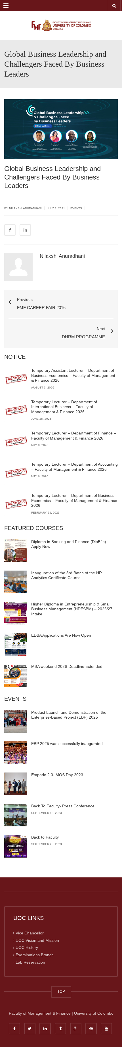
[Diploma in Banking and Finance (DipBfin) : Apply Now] (15, 550)
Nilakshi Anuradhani (62, 256)
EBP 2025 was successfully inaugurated (67, 743)
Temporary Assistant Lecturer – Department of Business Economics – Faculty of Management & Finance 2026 (73, 375)
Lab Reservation (30, 962)
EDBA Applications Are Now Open (61, 635)
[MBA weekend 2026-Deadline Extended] (15, 675)
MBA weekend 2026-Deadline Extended (66, 666)
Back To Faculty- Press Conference (62, 806)
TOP (61, 991)
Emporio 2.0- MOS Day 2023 (57, 774)
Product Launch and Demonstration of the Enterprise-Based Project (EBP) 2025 (68, 715)
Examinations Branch (35, 955)
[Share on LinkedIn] (25, 230)
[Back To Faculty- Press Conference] (15, 815)
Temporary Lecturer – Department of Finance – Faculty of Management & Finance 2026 (73, 435)
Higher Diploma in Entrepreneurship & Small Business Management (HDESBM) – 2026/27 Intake (71, 609)
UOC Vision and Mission (37, 940)
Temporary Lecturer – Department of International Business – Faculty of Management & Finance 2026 (64, 407)
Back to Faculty (45, 837)
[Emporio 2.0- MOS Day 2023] (15, 783)
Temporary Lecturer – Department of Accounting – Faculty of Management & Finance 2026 (74, 467)
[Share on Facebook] (10, 230)
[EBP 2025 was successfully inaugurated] (15, 752)
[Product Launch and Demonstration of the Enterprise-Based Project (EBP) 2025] (15, 721)
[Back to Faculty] (15, 846)
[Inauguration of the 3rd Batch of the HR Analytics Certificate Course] (15, 582)
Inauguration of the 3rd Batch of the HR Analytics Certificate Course (66, 575)
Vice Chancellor (30, 932)
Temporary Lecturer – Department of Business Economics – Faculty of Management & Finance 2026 (74, 500)
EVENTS (76, 208)
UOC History (27, 947)
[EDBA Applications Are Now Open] (15, 644)
